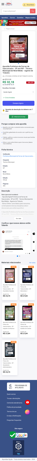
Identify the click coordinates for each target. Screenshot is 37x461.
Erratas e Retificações (14, 416)
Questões (20, 17)
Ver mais (18, 218)
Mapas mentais (30, 17)
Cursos (12, 17)
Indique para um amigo (19, 116)
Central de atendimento (14, 403)
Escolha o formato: (9, 88)
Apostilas (5, 17)
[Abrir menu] (3, 5)
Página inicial (10, 29)
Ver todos (32, 262)
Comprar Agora (18, 103)
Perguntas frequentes (14, 420)
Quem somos (11, 394)
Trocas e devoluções (13, 398)
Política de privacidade (14, 407)
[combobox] (16, 11)
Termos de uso (12, 411)
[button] (18, 63)
